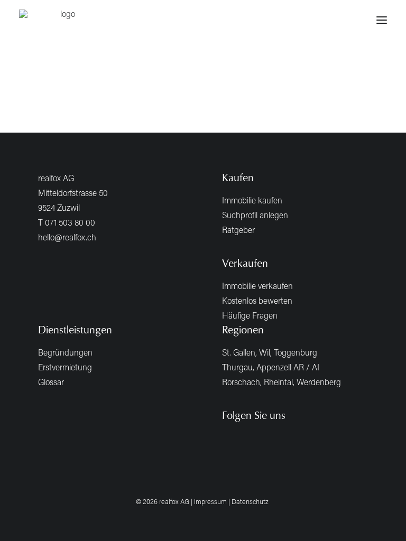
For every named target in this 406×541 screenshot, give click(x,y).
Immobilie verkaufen (257, 285)
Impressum (210, 501)
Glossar (51, 381)
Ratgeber (238, 229)
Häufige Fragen (250, 315)
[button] (381, 20)
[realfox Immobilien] (63, 20)
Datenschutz (250, 501)
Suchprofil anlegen (255, 214)
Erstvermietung (65, 366)
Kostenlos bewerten (257, 300)
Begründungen (65, 352)
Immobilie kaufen (252, 200)
